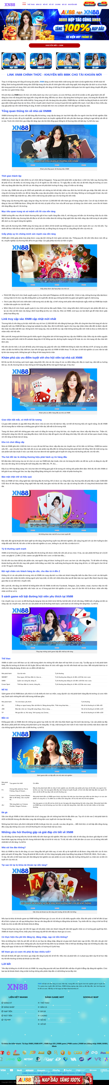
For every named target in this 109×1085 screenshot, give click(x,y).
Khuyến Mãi (72, 4)
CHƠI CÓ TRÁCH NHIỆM (53, 1073)
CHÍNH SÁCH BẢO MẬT (31, 1073)
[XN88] (10, 4)
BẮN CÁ (39, 4)
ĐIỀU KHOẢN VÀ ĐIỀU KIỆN (75, 1073)
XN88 (24, 4)
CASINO (58, 4)
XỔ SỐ (51, 4)
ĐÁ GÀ (64, 4)
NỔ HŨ (45, 4)
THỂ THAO (31, 4)
